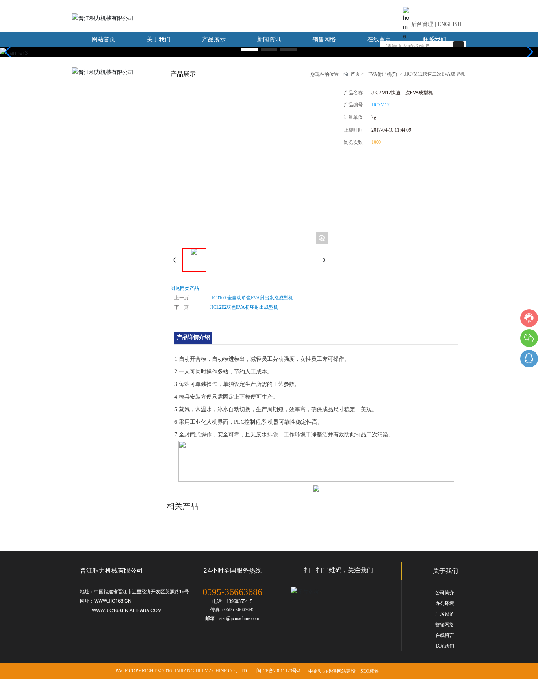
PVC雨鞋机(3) (105, 106)
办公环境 (444, 603)
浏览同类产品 (185, 288)
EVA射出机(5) (105, 86)
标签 (374, 671)
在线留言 (444, 635)
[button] (249, 49)
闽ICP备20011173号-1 (278, 670)
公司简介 (444, 593)
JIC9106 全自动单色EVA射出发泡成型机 (251, 298)
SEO (364, 671)
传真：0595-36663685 (232, 609)
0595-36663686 (232, 592)
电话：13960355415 (232, 601)
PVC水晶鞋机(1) (107, 165)
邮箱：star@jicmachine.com (232, 618)
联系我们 (444, 646)
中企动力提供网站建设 (332, 671)
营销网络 (444, 624)
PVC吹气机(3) (105, 145)
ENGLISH (450, 24)
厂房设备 (444, 614)
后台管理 (422, 24)
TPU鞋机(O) (102, 185)
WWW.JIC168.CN (113, 601)
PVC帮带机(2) (105, 126)
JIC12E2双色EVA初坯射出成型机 (244, 307)
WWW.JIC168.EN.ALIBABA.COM (127, 610)
